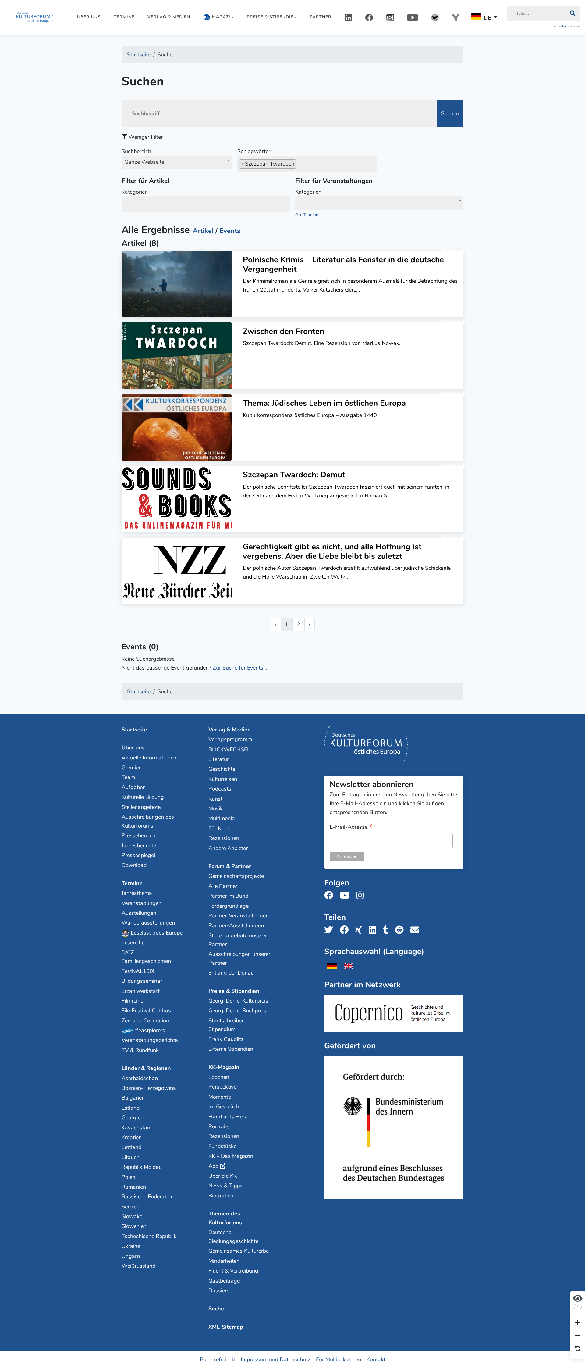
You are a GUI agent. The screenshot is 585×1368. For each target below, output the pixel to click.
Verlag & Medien (168, 17)
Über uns (89, 17)
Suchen (450, 113)
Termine (124, 17)
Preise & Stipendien (272, 17)
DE (487, 17)
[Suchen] (572, 13)
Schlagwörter (253, 151)
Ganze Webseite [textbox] (144, 162)
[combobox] (177, 162)
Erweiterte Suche (566, 26)
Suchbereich (143, 157)
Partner (321, 17)
